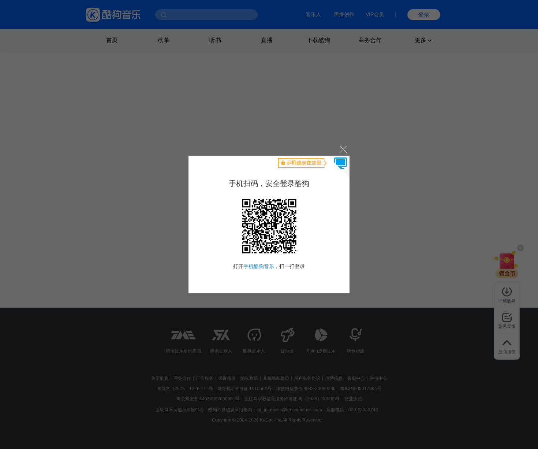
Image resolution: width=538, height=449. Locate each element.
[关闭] (343, 149)
